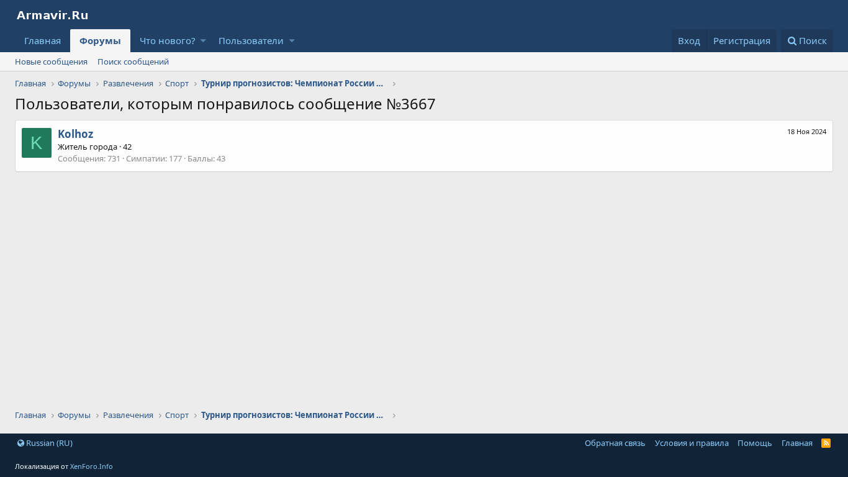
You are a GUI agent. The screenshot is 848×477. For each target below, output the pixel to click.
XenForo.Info (91, 466)
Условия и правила (692, 442)
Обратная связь (615, 442)
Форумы (100, 40)
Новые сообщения (51, 61)
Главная (42, 40)
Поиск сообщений (133, 61)
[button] (203, 40)
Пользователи (251, 40)
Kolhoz (75, 134)
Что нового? (168, 40)
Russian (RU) (48, 442)
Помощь (754, 442)
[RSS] (826, 443)
